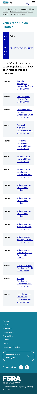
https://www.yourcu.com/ (21, 48)
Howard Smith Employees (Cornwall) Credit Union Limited (24, 173)
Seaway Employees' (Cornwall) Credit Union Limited (24, 282)
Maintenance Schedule (11, 347)
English (5, 324)
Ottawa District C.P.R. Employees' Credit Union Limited (24, 253)
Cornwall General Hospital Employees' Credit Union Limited (25, 113)
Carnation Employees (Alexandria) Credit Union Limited (25, 85)
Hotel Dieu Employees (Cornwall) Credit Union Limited (24, 144)
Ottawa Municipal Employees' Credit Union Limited (25, 268)
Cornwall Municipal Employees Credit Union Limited (25, 129)
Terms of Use (8, 336)
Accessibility (7, 328)
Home (4, 9)
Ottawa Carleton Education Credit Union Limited (24, 226)
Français (6, 321)
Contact (6, 343)
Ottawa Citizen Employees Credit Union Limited (25, 239)
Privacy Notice (8, 332)
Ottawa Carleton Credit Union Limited (24, 187)
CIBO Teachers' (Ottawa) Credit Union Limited (23, 99)
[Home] (8, 3)
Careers (6, 339)
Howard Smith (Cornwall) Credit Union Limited (24, 158)
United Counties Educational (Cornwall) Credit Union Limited (24, 298)
